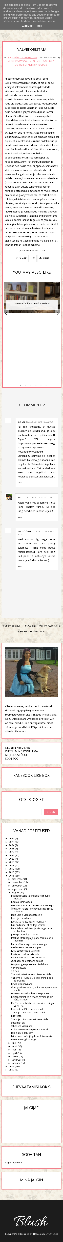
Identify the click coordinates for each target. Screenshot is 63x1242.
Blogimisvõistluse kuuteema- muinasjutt (33, 905)
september (18, 889)
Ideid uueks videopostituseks (26, 914)
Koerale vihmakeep (21, 901)
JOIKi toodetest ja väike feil (25, 950)
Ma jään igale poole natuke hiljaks (29, 964)
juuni (14, 1046)
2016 (11, 872)
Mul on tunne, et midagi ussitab (28, 925)
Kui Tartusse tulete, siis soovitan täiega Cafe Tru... (32, 1004)
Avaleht (32, 625)
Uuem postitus (12, 625)
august (15, 892)
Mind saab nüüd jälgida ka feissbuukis (31, 1036)
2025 (11, 841)
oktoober (17, 885)
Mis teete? (16, 1015)
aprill (14, 1053)
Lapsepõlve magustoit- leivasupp (29, 944)
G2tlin (21, 421)
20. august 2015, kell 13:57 (40, 497)
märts (15, 1056)
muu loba (42, 61)
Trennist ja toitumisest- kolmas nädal (31, 974)
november (17, 882)
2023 (11, 848)
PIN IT (46, 258)
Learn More (26, 26)
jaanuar (16, 1063)
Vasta (20, 482)
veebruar (16, 1059)
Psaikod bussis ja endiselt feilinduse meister (30, 897)
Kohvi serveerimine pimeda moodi (29, 1029)
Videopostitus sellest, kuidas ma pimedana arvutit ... (34, 989)
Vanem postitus (48, 626)
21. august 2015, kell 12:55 (36, 533)
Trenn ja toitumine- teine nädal (28, 1012)
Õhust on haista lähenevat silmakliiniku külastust (32, 910)
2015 (11, 875)
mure (32, 61)
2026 (11, 838)
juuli (14, 1042)
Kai (19, 497)
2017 (11, 868)
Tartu (52, 61)
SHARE (23, 258)
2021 (11, 855)
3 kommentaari (48, 57)
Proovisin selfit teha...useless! (27, 1009)
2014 (11, 1066)
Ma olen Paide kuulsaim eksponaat (30, 993)
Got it (41, 26)
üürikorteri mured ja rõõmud (31, 64)
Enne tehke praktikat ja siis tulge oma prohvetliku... (31, 930)
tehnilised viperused (21, 1026)
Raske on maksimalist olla (25, 954)
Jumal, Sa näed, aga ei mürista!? (28, 921)
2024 (11, 845)
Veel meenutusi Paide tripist (26, 947)
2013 (11, 1069)
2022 (11, 851)
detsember (18, 878)
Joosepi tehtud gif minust (24, 934)
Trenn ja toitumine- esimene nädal (30, 1019)
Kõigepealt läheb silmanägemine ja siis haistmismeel (32, 998)
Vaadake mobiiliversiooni (31, 631)
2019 (11, 862)
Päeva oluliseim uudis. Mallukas (28, 957)
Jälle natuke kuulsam (22, 1032)
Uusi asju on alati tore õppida (27, 960)
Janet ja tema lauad (21, 918)
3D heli (15, 971)
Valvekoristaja (18, 967)
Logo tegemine (13, 1162)
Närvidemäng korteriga (23, 1039)
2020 (11, 858)
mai (14, 1049)
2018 (11, 865)
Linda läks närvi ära (21, 983)
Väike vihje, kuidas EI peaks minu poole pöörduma (32, 979)
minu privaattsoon (18, 61)
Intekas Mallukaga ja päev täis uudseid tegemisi (32, 939)
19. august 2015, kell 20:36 (39, 421)
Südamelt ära (18, 1022)
